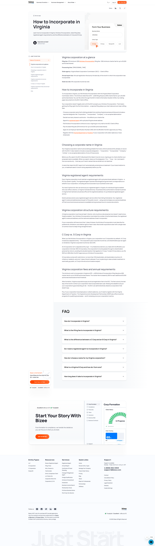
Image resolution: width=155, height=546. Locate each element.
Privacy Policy (107, 480)
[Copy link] (125, 8)
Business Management (57, 2)
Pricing (80, 473)
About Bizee (71, 2)
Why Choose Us (49, 468)
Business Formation (42, 2)
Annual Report (65, 466)
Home (80, 463)
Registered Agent (66, 463)
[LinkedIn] (51, 509)
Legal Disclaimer (108, 483)
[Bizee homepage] (31, 2)
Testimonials (48, 471)
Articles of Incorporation (87, 61)
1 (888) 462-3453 (111, 468)
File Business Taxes (67, 488)
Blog (80, 476)
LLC (29, 463)
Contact (106, 475)
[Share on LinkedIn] (116, 8)
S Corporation (32, 466)
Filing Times (48, 466)
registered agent (74, 120)
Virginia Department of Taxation (83, 133)
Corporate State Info (50, 478)
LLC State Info (49, 476)
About (80, 478)
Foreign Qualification (67, 477)
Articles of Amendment (68, 480)
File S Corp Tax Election (68, 493)
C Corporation (32, 468)
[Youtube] (55, 509)
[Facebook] (42, 509)
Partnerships (82, 484)
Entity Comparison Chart (51, 473)
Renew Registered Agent (51, 463)
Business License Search (68, 485)
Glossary (106, 485)
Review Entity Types (84, 466)
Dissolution (65, 482)
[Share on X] (120, 8)
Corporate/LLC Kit (50, 481)
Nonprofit (30, 471)
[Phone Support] (109, 2)
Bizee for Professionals (84, 481)
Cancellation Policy (109, 477)
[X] (46, 509)
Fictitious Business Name (68, 490)
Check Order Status (84, 471)
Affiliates (81, 486)
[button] (39, 60)
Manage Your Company (85, 468)
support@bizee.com (112, 470)
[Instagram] (37, 509)
